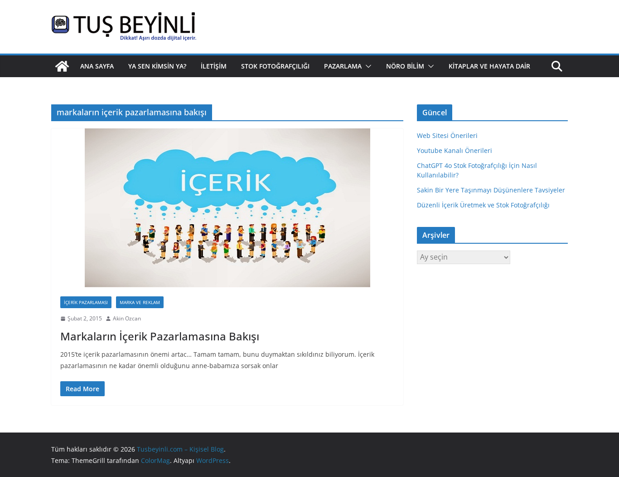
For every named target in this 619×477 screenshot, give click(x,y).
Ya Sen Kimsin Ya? (157, 66)
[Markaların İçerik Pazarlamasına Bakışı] (227, 207)
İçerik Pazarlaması (86, 302)
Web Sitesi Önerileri (447, 135)
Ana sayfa (97, 66)
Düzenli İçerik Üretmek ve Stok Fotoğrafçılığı (483, 205)
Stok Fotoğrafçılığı (275, 66)
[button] (367, 66)
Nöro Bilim (405, 66)
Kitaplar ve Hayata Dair (489, 66)
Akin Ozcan (127, 318)
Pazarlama (343, 66)
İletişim (214, 66)
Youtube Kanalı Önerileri (454, 150)
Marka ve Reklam (140, 302)
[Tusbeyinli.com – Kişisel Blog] (62, 66)
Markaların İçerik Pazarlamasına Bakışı (159, 336)
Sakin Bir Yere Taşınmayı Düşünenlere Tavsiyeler (491, 190)
